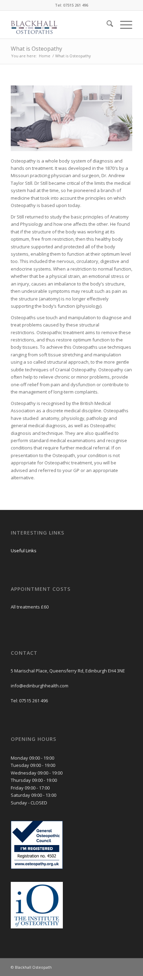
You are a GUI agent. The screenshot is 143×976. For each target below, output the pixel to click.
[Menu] (122, 25)
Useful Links (23, 550)
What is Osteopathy (36, 48)
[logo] (59, 25)
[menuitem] (106, 25)
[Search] (106, 25)
